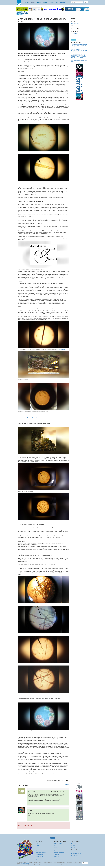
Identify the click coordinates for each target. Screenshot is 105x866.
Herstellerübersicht (39, 856)
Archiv (27, 2)
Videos (39, 2)
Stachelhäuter (56, 854)
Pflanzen (55, 850)
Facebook (74, 845)
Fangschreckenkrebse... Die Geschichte (79, 50)
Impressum (74, 851)
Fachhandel (45, 2)
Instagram (74, 847)
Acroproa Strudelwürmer (76, 48)
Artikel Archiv (38, 847)
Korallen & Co (56, 847)
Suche (86, 2)
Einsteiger (52, 2)
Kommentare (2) (74, 33)
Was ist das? (56, 859)
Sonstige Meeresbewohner (59, 852)
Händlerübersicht (39, 854)
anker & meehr (75, 855)
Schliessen (85, 862)
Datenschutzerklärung (76, 853)
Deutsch (37, 843)
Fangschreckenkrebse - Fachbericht (78, 54)
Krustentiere (56, 849)
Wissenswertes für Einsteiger (41, 858)
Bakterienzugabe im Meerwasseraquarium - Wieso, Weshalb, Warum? (79, 60)
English (37, 845)
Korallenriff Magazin (40, 849)
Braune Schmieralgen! (75, 49)
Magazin (33, 2)
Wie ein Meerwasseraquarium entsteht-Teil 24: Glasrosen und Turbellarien (78, 57)
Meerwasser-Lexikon (58, 843)
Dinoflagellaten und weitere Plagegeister (79, 44)
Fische (55, 845)
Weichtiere (56, 858)
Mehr (57, 2)
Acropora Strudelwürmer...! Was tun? (78, 55)
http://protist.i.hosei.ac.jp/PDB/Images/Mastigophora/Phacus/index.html (33, 417)
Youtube (74, 843)
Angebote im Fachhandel (41, 852)
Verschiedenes (56, 856)
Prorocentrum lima (62, 349)
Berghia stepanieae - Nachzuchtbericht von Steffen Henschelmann (78, 46)
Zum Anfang (67, 784)
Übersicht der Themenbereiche (42, 859)
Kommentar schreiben (75, 35)
